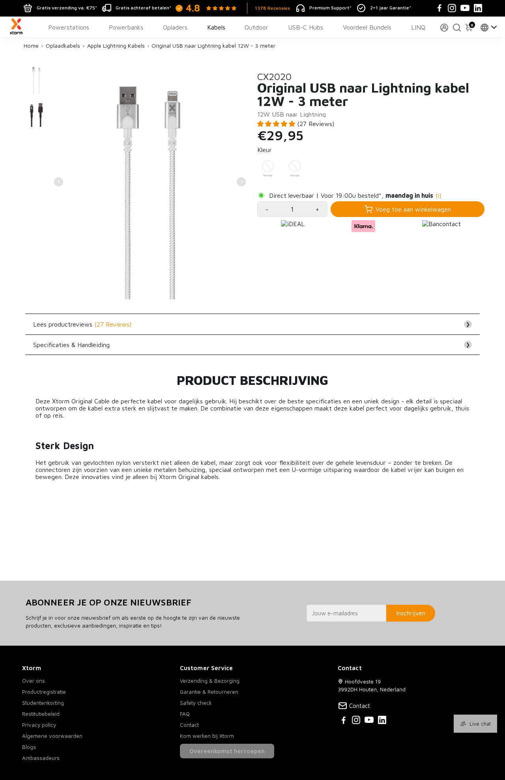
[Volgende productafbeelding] (241, 181)
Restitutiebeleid (41, 714)
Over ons (33, 681)
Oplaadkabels (63, 45)
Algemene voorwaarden (52, 736)
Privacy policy (39, 725)
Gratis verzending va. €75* (67, 8)
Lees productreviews (251, 324)
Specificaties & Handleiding (251, 344)
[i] (438, 195)
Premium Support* (330, 8)
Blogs (29, 747)
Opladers (175, 27)
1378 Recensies (272, 8)
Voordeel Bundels (367, 27)
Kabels (216, 27)
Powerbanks (126, 27)
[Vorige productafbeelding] (58, 181)
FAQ (185, 714)
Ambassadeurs (41, 758)
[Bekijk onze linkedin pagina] (382, 721)
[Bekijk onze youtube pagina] (369, 721)
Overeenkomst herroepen (227, 751)
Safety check (196, 703)
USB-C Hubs (305, 27)
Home (31, 45)
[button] (277, 123)
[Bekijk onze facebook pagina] (343, 721)
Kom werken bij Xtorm (207, 736)
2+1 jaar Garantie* (390, 8)
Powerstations (68, 27)
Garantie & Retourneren (209, 692)
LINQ (418, 27)
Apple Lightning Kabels (116, 45)
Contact (189, 725)
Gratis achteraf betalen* (143, 8)
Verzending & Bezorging (209, 681)
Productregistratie (44, 692)
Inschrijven (410, 613)
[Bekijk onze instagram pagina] (356, 721)
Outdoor (256, 27)
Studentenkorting (43, 703)
